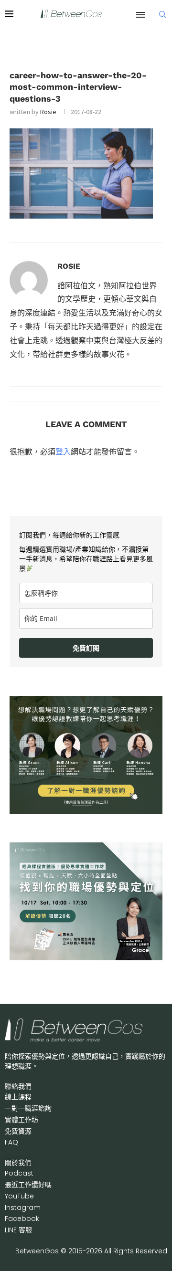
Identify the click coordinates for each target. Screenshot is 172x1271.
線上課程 (18, 1097)
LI (18, 1230)
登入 (63, 451)
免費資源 (18, 1131)
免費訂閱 (86, 647)
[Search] (162, 14)
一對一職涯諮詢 (28, 1108)
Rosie (48, 111)
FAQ (11, 1142)
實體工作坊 (21, 1119)
